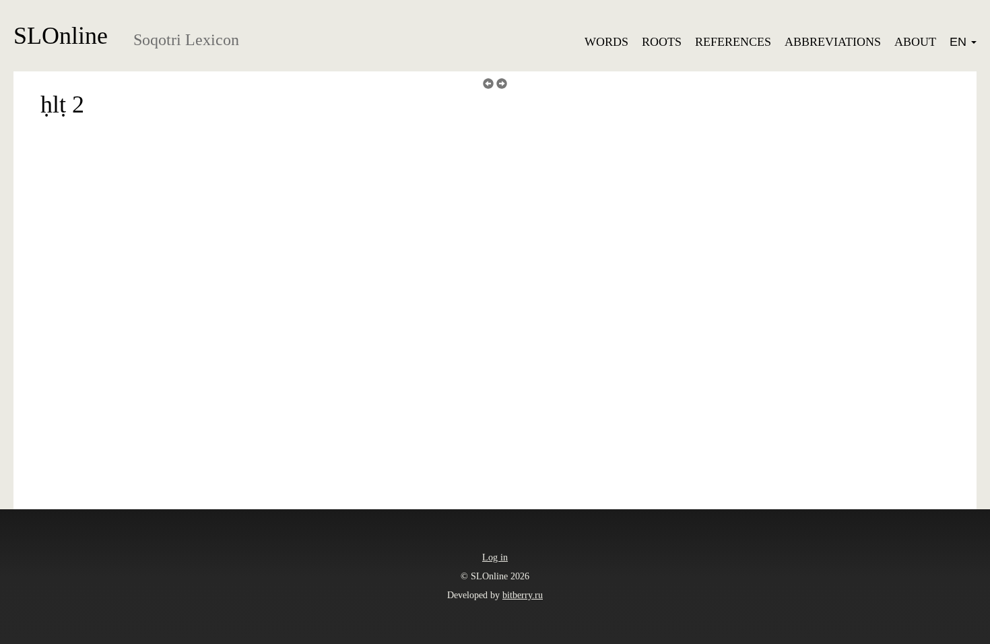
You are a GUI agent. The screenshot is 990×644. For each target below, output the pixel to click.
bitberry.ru (522, 595)
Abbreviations (833, 42)
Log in (495, 557)
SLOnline (60, 36)
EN (960, 42)
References (733, 42)
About (915, 42)
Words (606, 42)
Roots (662, 42)
